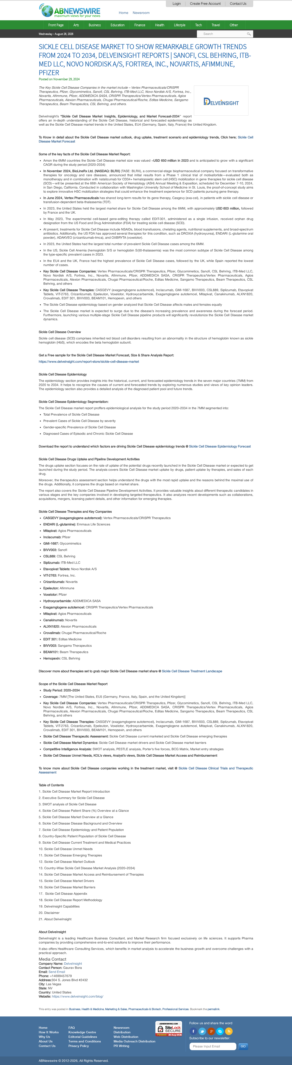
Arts (76, 25)
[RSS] (229, 1031)
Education (118, 25)
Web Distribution (126, 1037)
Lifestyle (179, 25)
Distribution (122, 1032)
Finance (139, 25)
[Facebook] (193, 1031)
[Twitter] (202, 1031)
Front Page (56, 25)
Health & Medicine (93, 1009)
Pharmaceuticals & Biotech (144, 1009)
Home (123, 13)
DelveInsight (73, 963)
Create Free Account (205, 3)
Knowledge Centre (82, 1032)
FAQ (71, 1027)
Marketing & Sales (116, 1009)
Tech (198, 25)
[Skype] (220, 1031)
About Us (45, 1041)
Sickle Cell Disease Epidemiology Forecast (220, 446)
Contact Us (238, 3)
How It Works (49, 1032)
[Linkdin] (211, 1031)
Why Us (44, 1037)
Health (159, 25)
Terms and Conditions (84, 1041)
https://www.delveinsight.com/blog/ (77, 996)
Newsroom (141, 13)
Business (95, 25)
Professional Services (175, 1009)
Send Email (57, 972)
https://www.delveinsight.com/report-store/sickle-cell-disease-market (89, 361)
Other (234, 25)
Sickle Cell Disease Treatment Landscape (192, 671)
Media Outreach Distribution (134, 1041)
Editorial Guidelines (82, 1037)
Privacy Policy (78, 1046)
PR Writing (121, 1046)
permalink (213, 1009)
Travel (216, 25)
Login (177, 3)
